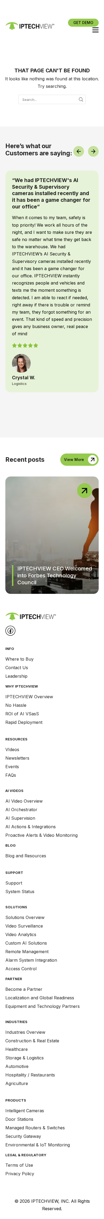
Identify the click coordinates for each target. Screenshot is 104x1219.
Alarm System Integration (31, 960)
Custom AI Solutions (26, 943)
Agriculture (16, 1083)
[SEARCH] (81, 99)
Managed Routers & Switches (35, 1127)
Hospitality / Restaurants (30, 1075)
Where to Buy (19, 659)
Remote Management (27, 951)
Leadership (16, 676)
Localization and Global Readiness (39, 997)
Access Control (21, 968)
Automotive (17, 1066)
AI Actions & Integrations (30, 826)
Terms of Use (19, 1165)
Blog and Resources (25, 855)
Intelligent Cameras (24, 1110)
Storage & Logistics (24, 1057)
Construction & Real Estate (32, 1040)
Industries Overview (25, 1032)
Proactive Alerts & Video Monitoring (41, 835)
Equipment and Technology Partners (42, 1006)
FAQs (10, 775)
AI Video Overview (24, 801)
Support (13, 883)
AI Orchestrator (21, 809)
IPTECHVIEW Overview (29, 696)
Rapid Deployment (23, 722)
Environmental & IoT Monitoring (37, 1144)
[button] (83, 23)
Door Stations (19, 1119)
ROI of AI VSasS (22, 713)
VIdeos (12, 749)
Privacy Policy (19, 1173)
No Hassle (15, 705)
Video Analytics (20, 934)
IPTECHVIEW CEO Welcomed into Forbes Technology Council (54, 575)
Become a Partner (23, 989)
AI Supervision (20, 818)
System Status (19, 891)
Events (12, 766)
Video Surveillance (24, 926)
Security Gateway (23, 1136)
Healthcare (16, 1049)
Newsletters (17, 758)
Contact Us (16, 667)
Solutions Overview (25, 917)
